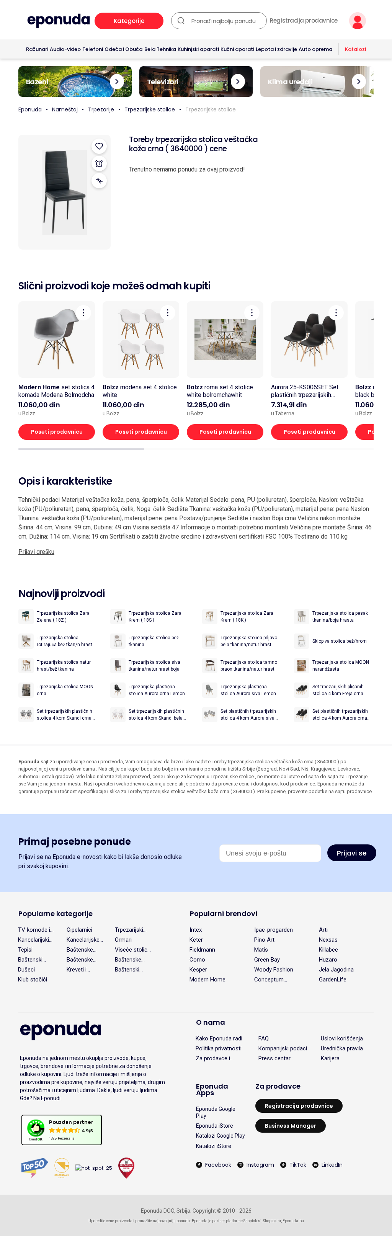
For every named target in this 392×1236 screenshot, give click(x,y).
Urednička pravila (342, 1048)
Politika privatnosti (219, 1048)
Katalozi (355, 49)
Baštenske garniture (128, 959)
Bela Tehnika (160, 49)
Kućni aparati (237, 49)
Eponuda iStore (214, 1126)
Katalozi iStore (213, 1146)
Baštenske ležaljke (80, 949)
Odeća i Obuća (123, 49)
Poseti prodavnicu (57, 432)
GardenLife (332, 979)
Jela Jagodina (336, 969)
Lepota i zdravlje (276, 49)
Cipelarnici (79, 929)
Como (197, 959)
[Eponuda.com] (58, 20)
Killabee (328, 949)
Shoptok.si (252, 1221)
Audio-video (65, 49)
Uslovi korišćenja (342, 1038)
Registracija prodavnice (304, 20)
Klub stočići (32, 979)
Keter (196, 939)
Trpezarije (101, 109)
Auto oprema (315, 49)
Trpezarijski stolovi (129, 929)
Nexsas (328, 939)
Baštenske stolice (80, 959)
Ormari (123, 939)
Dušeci (26, 969)
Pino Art (264, 939)
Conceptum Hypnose (269, 979)
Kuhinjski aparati (198, 49)
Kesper (198, 969)
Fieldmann (202, 949)
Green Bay (267, 959)
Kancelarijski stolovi (33, 939)
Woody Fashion (273, 969)
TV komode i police (34, 929)
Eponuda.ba (293, 1221)
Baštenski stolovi (30, 959)
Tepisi (25, 949)
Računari (37, 49)
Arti (323, 929)
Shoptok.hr (272, 1221)
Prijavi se (352, 853)
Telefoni (92, 49)
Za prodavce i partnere (213, 1058)
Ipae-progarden (273, 929)
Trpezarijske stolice (149, 109)
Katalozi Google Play (220, 1136)
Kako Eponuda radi (219, 1038)
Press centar (274, 1058)
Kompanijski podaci (282, 1048)
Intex (195, 929)
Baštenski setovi (127, 969)
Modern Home (207, 979)
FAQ (263, 1038)
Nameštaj (65, 109)
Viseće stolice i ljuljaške (132, 949)
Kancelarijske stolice (83, 939)
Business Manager (290, 1126)
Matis (261, 949)
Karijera (330, 1058)
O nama (210, 1022)
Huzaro (328, 959)
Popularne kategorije (55, 913)
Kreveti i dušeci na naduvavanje (82, 969)
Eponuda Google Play (215, 1112)
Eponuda (30, 109)
